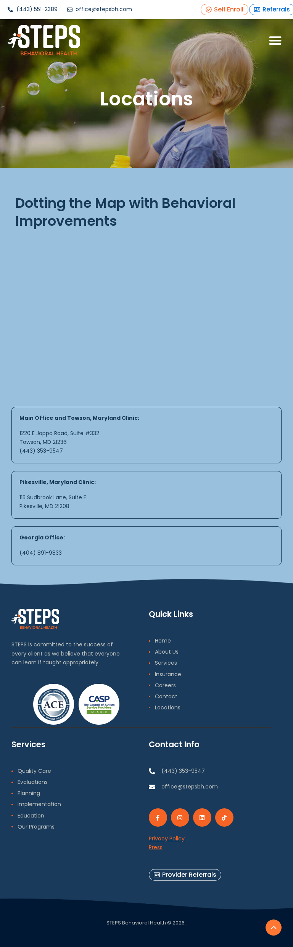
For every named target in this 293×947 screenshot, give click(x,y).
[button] (276, 40)
